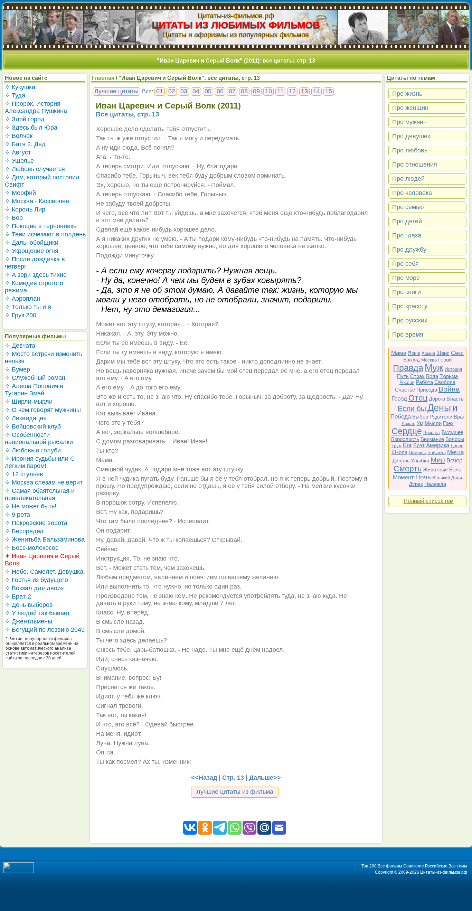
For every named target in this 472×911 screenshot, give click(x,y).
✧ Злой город (25, 119)
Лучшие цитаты (116, 91)
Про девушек (411, 136)
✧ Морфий (20, 192)
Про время (407, 334)
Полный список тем (429, 501)
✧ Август (18, 152)
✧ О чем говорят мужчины (43, 409)
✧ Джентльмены (28, 621)
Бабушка (436, 452)
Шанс (443, 353)
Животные (435, 469)
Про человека (412, 192)
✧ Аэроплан (22, 298)
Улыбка (420, 460)
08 (244, 91)
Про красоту (409, 306)
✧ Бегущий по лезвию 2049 (45, 629)
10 (268, 91)
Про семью (408, 207)
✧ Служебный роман (35, 377)
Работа (424, 382)
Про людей (408, 178)
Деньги (442, 408)
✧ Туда (15, 95)
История (453, 369)
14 (316, 91)
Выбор (420, 417)
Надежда (435, 484)
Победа (400, 416)
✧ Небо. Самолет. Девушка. (45, 571)
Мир (438, 460)
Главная (103, 78)
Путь (403, 376)
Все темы (458, 866)
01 (159, 91)
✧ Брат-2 (18, 596)
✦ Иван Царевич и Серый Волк (42, 560)
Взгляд (411, 360)
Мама (398, 353)
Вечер (454, 460)
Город (399, 398)
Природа (426, 390)
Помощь (417, 452)
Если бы (412, 408)
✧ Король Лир (25, 209)
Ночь (423, 477)
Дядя (456, 477)
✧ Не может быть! (30, 506)
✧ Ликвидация (26, 418)
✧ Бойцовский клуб (33, 426)
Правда (408, 368)
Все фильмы (390, 866)
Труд (396, 445)
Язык (414, 353)
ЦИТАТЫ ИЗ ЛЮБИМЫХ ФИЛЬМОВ (236, 25)
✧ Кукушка (20, 87)
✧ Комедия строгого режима (34, 287)
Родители (440, 417)
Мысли (433, 423)
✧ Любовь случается (35, 169)
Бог (407, 445)
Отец (417, 397)
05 (208, 91)
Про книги (406, 292)
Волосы (454, 439)
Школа (399, 452)
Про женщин (410, 107)
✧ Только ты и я (28, 306)
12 (292, 91)
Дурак (416, 484)
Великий (441, 477)
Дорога (437, 399)
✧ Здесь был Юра (31, 127)
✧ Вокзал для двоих (34, 588)
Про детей (407, 221)
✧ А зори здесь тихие (36, 274)
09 (256, 91)
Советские (413, 866)
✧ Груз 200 (20, 315)
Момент (403, 477)
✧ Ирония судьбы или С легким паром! (40, 462)
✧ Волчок (18, 135)
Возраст (431, 432)
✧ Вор (14, 217)
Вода (432, 376)
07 (232, 91)
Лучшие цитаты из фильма (234, 791)
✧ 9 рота (17, 514)
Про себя (405, 263)
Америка (437, 445)
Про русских (409, 320)
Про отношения (414, 164)
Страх (417, 376)
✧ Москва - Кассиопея (37, 201)
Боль (455, 469)
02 (171, 91)
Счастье (405, 390)
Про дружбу (409, 249)
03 (183, 91)
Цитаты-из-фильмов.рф (236, 15)
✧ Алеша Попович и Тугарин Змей (34, 390)
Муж (434, 368)
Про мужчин (409, 122)
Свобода (444, 382)
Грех (448, 423)
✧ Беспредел (24, 531)
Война (449, 389)
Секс (457, 353)
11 (280, 91)
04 (195, 91)
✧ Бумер (17, 369)
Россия (406, 382)
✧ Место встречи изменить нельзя (43, 357)
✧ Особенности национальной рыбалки (39, 438)
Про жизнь (407, 93)
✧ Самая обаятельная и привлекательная (40, 494)
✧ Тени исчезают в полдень (45, 234)
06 (220, 91)
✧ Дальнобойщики (31, 242)
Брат (419, 445)
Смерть (408, 468)
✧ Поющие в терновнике (41, 226)
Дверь (457, 445)
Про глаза (406, 235)
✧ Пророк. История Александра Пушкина (36, 107)
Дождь (408, 423)
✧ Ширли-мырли (29, 401)
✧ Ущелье (19, 160)
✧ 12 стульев (24, 474)
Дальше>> (265, 777)
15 (328, 91)
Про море (406, 277)
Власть (455, 399)
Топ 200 (369, 866)
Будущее (452, 432)
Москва (429, 360)
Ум (420, 423)
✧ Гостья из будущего (36, 579)
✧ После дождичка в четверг (35, 263)
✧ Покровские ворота (36, 522)
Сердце (406, 431)
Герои (445, 360)
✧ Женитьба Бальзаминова (45, 539)
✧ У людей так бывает (37, 613)
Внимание (432, 439)
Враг (459, 417)
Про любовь (409, 150)
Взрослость (405, 439)
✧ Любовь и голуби (33, 450)
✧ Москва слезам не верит (44, 482)
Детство (401, 460)
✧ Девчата (20, 345)
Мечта (455, 452)
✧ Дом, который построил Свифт (42, 181)
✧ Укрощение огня (31, 250)
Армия (428, 353)
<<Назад (204, 777)
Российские (436, 866)
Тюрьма (449, 376)
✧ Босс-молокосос (31, 547)
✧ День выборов (29, 604)
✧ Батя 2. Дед (25, 144)
